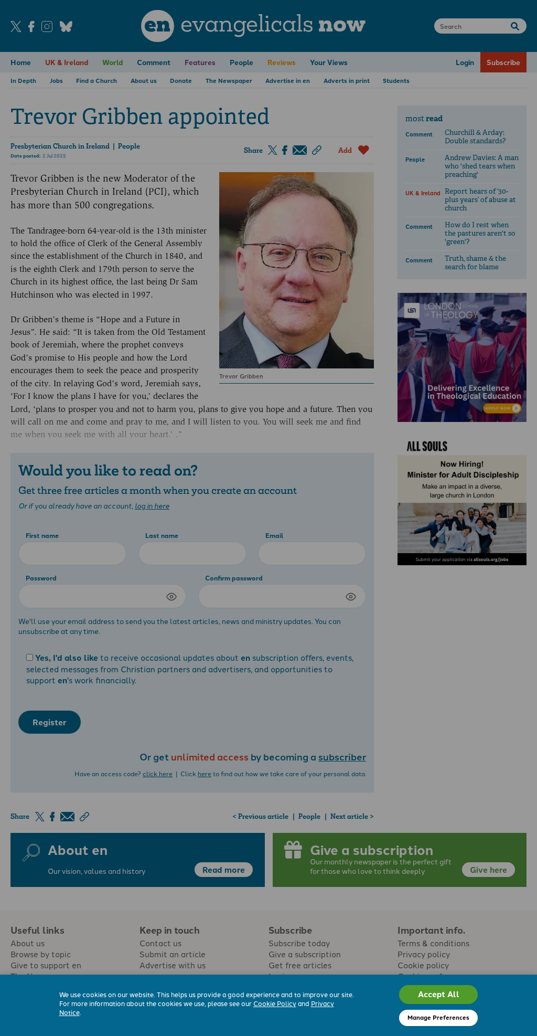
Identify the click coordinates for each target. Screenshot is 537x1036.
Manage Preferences (438, 1017)
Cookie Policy (274, 1003)
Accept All (438, 994)
